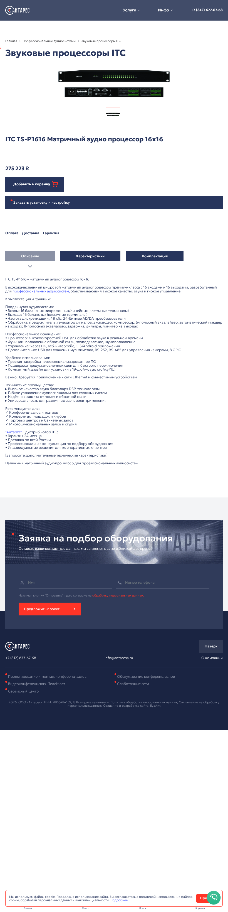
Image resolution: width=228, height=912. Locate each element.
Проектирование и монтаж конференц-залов (47, 676)
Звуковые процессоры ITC (101, 41)
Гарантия (51, 233)
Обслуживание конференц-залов (146, 676)
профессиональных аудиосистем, (41, 291)
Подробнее (119, 900)
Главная (11, 41)
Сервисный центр (23, 691)
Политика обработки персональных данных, (144, 702)
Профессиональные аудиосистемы (49, 41)
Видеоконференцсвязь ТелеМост (36, 684)
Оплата (11, 233)
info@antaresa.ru (119, 658)
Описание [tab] (30, 256)
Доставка (30, 233)
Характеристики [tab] (90, 256)
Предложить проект (42, 609)
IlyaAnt (155, 706)
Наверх (211, 646)
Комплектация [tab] (155, 256)
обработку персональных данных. (118, 595)
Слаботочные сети (133, 684)
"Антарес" (13, 432)
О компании (212, 658)
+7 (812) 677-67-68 (207, 10)
